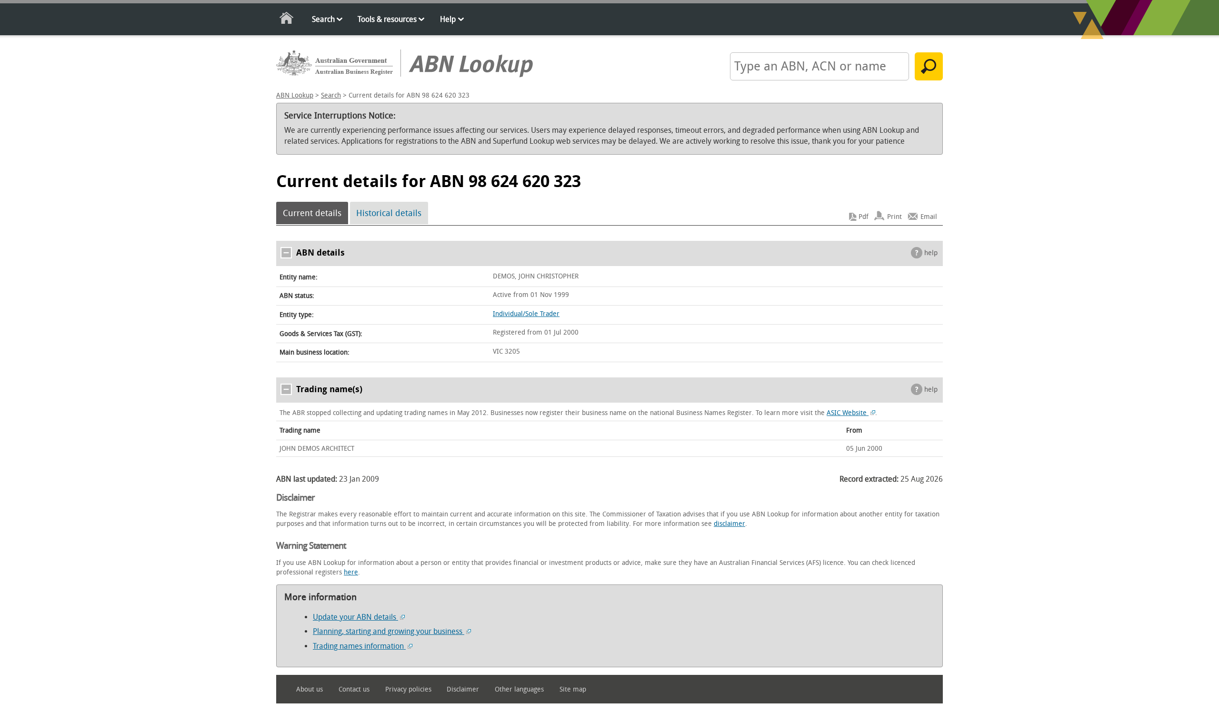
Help (448, 19)
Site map (573, 689)
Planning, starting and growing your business (388, 631)
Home (287, 20)
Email (928, 217)
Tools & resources (387, 19)
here (351, 572)
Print (894, 217)
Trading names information (359, 646)
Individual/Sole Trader (526, 314)
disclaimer (729, 524)
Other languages (519, 689)
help (931, 253)
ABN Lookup (294, 95)
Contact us (354, 689)
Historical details (388, 213)
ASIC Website (848, 413)
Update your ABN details (355, 617)
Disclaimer (463, 689)
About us (309, 689)
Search (323, 19)
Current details (312, 213)
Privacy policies (408, 689)
